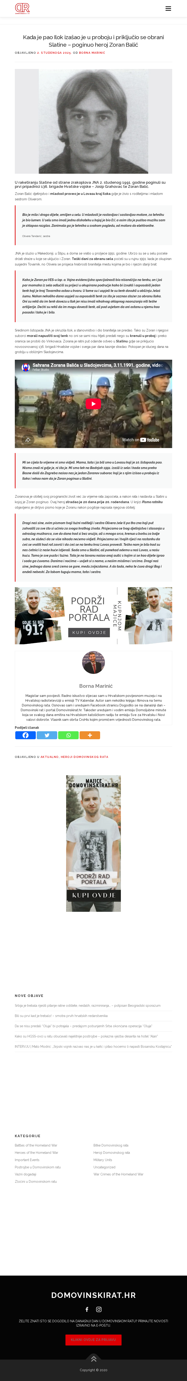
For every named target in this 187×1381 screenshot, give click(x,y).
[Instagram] (97, 1309)
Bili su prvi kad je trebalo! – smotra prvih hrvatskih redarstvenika (61, 1016)
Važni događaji (25, 1174)
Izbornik (168, 8)
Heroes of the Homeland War (36, 1152)
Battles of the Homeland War (36, 1145)
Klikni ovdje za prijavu (93, 1340)
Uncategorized (104, 1167)
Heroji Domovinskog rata (85, 757)
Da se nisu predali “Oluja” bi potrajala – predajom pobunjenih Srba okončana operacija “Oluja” (83, 1026)
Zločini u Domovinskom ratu (36, 1181)
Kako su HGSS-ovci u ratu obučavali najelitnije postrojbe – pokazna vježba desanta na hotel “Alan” (86, 1036)
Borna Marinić (92, 52)
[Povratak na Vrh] (94, 1360)
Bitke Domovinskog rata (111, 1145)
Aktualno (50, 757)
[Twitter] (47, 735)
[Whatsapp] (68, 735)
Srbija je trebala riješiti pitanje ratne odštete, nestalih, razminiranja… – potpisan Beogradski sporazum (88, 1005)
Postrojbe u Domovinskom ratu (38, 1167)
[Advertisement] (93, 953)
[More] (90, 735)
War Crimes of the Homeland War (118, 1174)
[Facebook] (25, 735)
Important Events (27, 1160)
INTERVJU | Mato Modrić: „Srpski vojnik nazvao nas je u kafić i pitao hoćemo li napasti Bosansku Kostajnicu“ (93, 1046)
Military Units (103, 1160)
